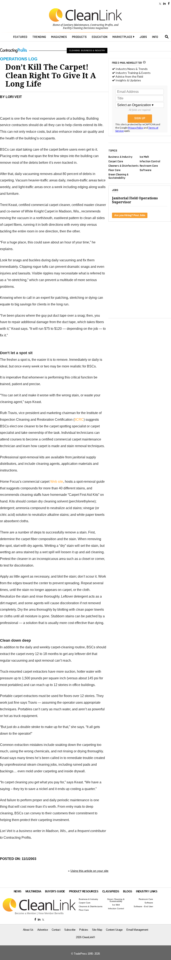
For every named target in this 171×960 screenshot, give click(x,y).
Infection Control (150, 161)
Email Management (137, 929)
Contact (56, 929)
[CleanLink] (85, 15)
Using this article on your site (89, 870)
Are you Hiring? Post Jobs (129, 215)
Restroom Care (149, 165)
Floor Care (114, 170)
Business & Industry (120, 157)
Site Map (97, 929)
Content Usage (114, 929)
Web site (56, 481)
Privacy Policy (135, 127)
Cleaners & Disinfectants (123, 165)
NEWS (17, 891)
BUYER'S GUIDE (55, 891)
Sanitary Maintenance (76, 25)
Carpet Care (115, 161)
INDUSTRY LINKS (146, 891)
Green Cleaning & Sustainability (118, 176)
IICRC (79, 419)
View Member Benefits (51, 913)
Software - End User (143, 906)
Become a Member (25, 913)
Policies (83, 929)
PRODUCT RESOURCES (83, 891)
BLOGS (127, 891)
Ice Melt (144, 157)
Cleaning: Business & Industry (87, 50)
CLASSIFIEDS (110, 891)
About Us (28, 929)
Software (145, 170)
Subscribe (69, 929)
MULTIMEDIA (33, 891)
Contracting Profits (101, 25)
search (167, 36)
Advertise (42, 929)
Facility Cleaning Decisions (79, 28)
